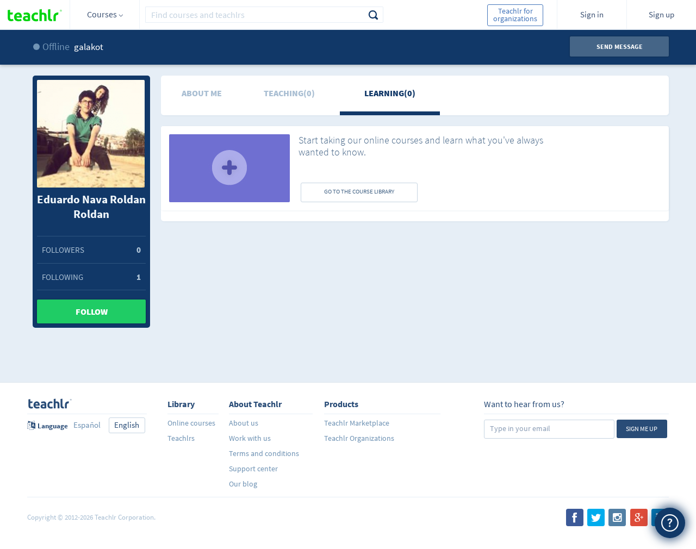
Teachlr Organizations (359, 438)
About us (243, 423)
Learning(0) (389, 93)
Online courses (191, 423)
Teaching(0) (289, 93)
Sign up (661, 14)
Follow (92, 311)
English (126, 425)
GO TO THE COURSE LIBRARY (359, 191)
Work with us (250, 438)
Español (87, 425)
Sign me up (641, 429)
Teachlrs (181, 438)
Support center (253, 468)
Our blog (243, 484)
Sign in (592, 14)
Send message (619, 46)
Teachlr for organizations (515, 14)
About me (202, 93)
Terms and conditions (264, 453)
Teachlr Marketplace (356, 423)
